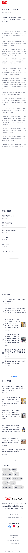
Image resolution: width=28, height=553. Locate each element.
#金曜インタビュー (7, 474)
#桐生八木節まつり (17, 478)
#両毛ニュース (6, 469)
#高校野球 (5, 483)
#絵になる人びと (19, 487)
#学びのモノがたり (7, 487)
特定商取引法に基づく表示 (14, 540)
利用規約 (14, 538)
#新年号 (17, 474)
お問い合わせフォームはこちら (14, 517)
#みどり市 (12, 483)
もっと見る (14, 260)
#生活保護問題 (6, 478)
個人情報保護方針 (14, 535)
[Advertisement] (14, 163)
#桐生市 (14, 469)
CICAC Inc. (22, 551)
